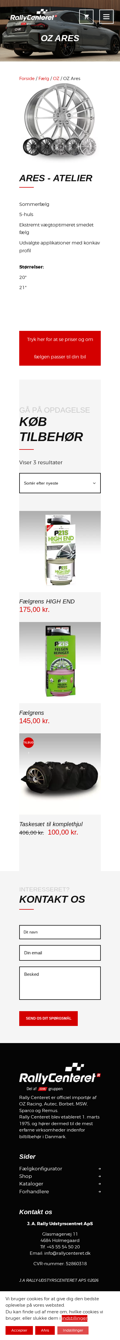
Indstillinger (73, 1330)
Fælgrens (31, 713)
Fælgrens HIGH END (47, 601)
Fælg (43, 78)
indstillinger (74, 1318)
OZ (56, 78)
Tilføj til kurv (60, 591)
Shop (25, 1176)
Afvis (45, 1330)
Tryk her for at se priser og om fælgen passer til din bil (60, 348)
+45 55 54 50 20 (63, 1247)
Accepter (19, 1330)
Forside (27, 78)
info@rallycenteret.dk (67, 1253)
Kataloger (31, 1183)
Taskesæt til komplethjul (50, 824)
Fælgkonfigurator (40, 1168)
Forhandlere (34, 1191)
